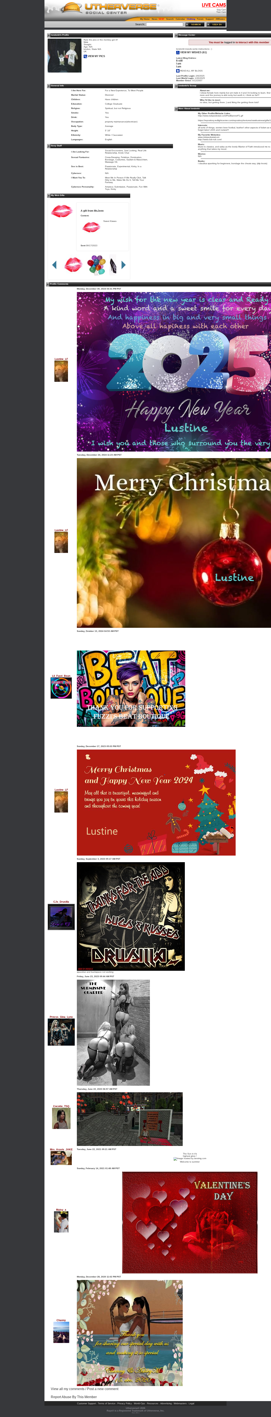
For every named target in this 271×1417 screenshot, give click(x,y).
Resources (152, 1403)
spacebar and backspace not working (95, 972)
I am (178, 63)
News (155, 19)
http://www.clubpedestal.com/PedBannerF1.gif (220, 116)
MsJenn (99, 210)
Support (210, 19)
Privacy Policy (124, 1403)
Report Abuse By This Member (74, 1397)
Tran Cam (221, 12)
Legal (191, 1403)
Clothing (191, 19)
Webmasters (180, 1403)
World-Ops (139, 1403)
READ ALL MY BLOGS (191, 71)
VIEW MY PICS (96, 56)
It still (179, 60)
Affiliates (220, 19)
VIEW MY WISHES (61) (193, 52)
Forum (200, 19)
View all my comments (67, 1389)
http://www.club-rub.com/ (210, 139)
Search (170, 19)
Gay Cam (221, 9)
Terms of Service (106, 1403)
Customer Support (86, 1403)
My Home (145, 19)
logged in (229, 42)
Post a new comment (102, 1389)
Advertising (166, 1403)
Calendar (180, 19)
